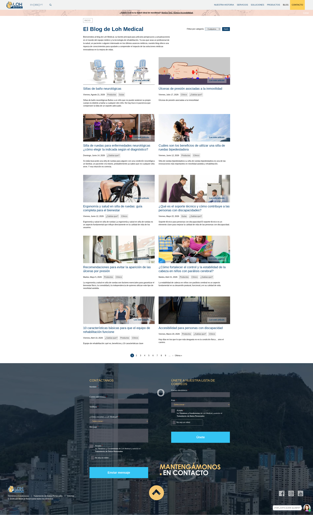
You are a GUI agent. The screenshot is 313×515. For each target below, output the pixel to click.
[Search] (50, 4)
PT (41, 5)
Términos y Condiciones (18, 496)
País (173, 400)
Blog (286, 5)
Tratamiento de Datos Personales (48, 496)
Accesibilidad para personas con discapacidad (191, 328)
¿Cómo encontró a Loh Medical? (103, 417)
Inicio (87, 20)
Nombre (92, 387)
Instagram (291, 493)
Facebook (281, 493)
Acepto (98, 446)
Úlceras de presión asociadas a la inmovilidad (190, 88)
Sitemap (70, 496)
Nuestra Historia (224, 5)
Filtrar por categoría (195, 29)
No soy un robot (101, 458)
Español (36, 5)
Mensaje (93, 427)
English (31, 5)
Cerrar (306, 13)
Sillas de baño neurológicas (102, 88)
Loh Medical (14, 5)
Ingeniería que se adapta (178, 13)
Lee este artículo (141, 81)
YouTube (300, 493)
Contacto (297, 5)
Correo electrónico (97, 397)
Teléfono (93, 407)
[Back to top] (156, 492)
